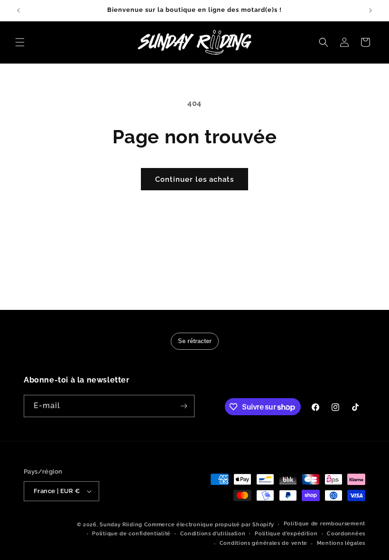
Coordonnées (346, 534)
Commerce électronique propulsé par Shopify (209, 525)
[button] (19, 42)
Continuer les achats (194, 179)
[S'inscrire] (183, 406)
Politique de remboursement (324, 524)
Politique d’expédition (286, 534)
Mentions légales (341, 543)
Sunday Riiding (121, 525)
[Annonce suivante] (370, 10)
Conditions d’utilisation (213, 534)
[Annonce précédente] (18, 10)
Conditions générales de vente (263, 543)
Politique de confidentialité (131, 534)
